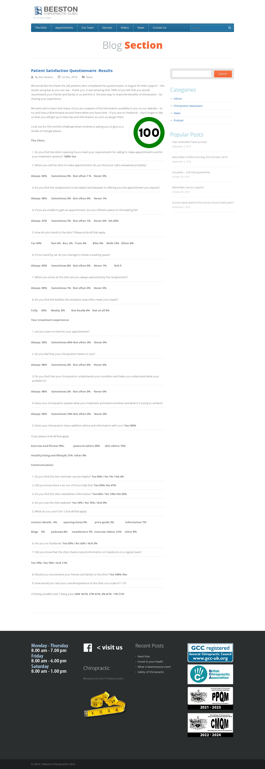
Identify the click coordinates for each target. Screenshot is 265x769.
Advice (178, 98)
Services (107, 27)
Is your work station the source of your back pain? (203, 202)
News (140, 27)
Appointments (64, 27)
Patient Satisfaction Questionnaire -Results (72, 70)
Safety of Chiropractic (151, 672)
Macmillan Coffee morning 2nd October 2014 (199, 157)
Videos (125, 27)
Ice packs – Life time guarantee (191, 172)
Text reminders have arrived (189, 142)
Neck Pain (144, 656)
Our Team (88, 27)
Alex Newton (46, 77)
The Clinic (41, 27)
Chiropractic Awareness (188, 106)
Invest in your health (150, 661)
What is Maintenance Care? (154, 667)
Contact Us (159, 27)
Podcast (179, 120)
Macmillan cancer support (188, 187)
